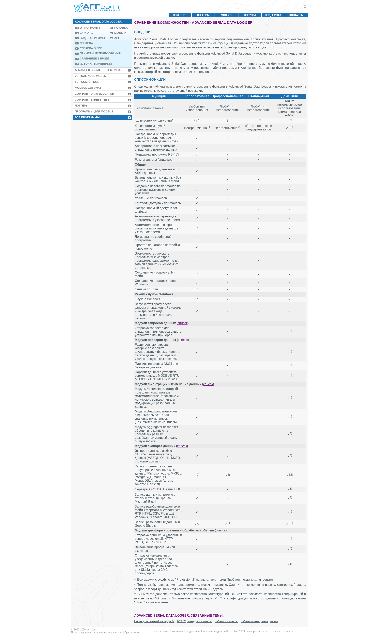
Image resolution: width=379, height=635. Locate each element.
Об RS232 (238, 631)
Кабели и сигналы (226, 621)
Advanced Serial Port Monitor (99, 70)
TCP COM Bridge (87, 81)
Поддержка (273, 15)
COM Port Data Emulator (94, 93)
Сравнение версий (94, 58)
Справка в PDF (91, 48)
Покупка (250, 15)
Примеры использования (94, 53)
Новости (288, 631)
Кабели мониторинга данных (259, 621)
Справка (86, 43)
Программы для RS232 (216, 631)
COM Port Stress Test (92, 99)
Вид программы (92, 38)
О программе (90, 27)
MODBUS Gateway (88, 87)
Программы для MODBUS (94, 111)
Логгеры (203, 15)
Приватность (132, 632)
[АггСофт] (98, 7)
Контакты (296, 15)
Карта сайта (161, 631)
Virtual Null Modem (91, 75)
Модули (120, 32)
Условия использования (108, 632)
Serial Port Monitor (256, 631)
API (116, 38)
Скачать (86, 32)
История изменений (94, 63)
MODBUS (226, 15)
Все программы (87, 117)
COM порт (180, 15)
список (183, 323)
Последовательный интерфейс (154, 621)
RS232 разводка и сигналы (194, 621)
